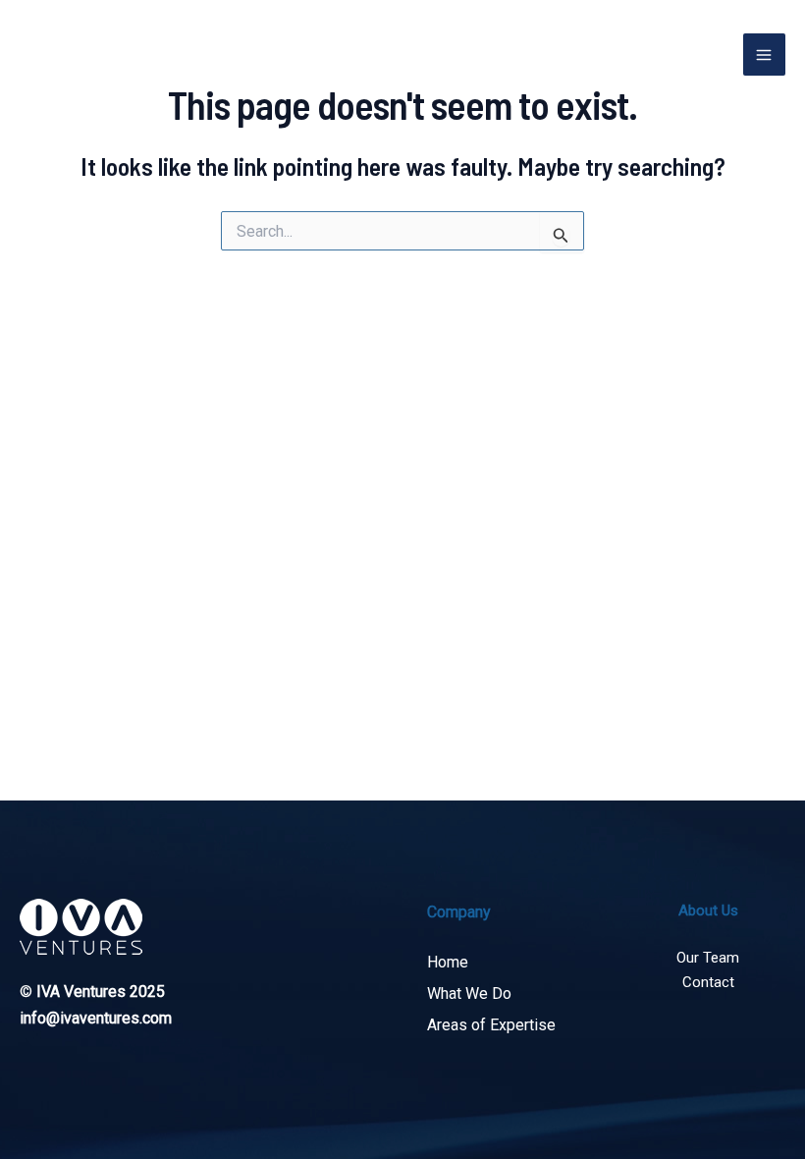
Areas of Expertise (491, 1025)
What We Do (469, 993)
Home (447, 962)
